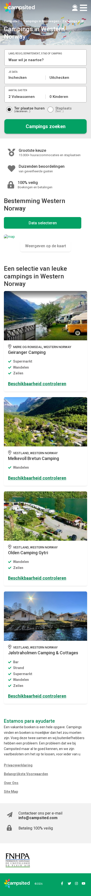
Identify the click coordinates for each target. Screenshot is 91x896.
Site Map (11, 792)
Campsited (12, 21)
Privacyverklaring (18, 765)
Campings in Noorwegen (41, 21)
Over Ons (11, 783)
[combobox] (45, 60)
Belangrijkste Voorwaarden (26, 774)
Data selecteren (43, 223)
